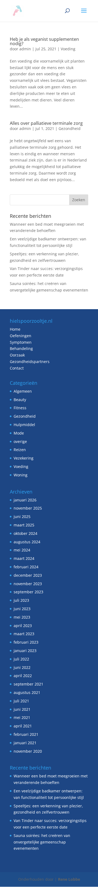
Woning (20, 474)
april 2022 (23, 675)
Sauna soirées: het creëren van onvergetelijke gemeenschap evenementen (42, 842)
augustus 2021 (27, 692)
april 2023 (23, 625)
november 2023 (28, 583)
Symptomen (21, 342)
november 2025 (28, 508)
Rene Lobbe (69, 879)
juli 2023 (21, 600)
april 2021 (23, 725)
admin (25, 48)
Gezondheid (70, 128)
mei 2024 (22, 550)
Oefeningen (20, 335)
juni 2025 (22, 516)
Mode (19, 433)
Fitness (20, 407)
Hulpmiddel (24, 424)
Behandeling (21, 348)
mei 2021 (22, 717)
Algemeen (23, 391)
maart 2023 (24, 633)
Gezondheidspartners (30, 361)
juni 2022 (22, 667)
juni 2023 (22, 608)
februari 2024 (26, 566)
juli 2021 (21, 700)
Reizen (20, 449)
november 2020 (28, 751)
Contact (17, 368)
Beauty (20, 399)
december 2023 (28, 575)
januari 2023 (25, 650)
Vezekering (23, 458)
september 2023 (28, 591)
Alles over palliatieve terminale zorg (46, 123)
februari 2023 (26, 642)
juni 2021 (22, 709)
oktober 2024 (25, 533)
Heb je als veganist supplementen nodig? (44, 41)
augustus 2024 (27, 541)
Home (15, 329)
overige (20, 441)
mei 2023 (22, 617)
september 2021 (28, 684)
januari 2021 (25, 742)
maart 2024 (24, 558)
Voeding (68, 48)
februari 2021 (26, 734)
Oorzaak (17, 355)
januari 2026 (25, 500)
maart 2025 (24, 525)
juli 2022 (21, 659)
